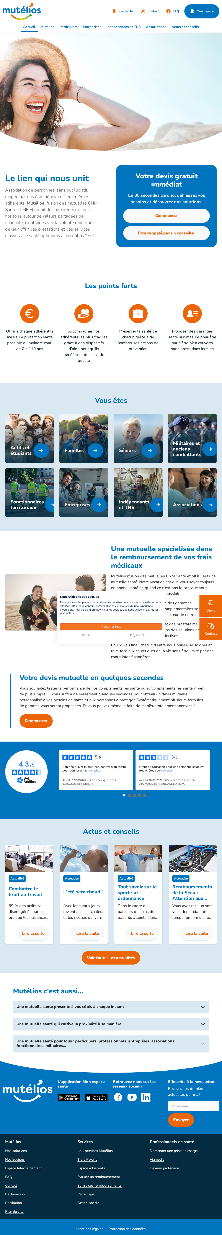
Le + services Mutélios (95, 1150)
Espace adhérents (91, 1168)
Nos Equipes (15, 1159)
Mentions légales (89, 1229)
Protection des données (127, 1229)
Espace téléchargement (23, 1168)
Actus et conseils (185, 27)
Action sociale (88, 1203)
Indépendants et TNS (123, 27)
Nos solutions (16, 1150)
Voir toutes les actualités (111, 958)
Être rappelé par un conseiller (166, 233)
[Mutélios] (22, 11)
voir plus (94, 770)
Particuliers (68, 27)
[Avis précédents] (55, 770)
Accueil (29, 27)
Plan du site (14, 1211)
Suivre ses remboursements (99, 1185)
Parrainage (85, 1194)
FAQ (8, 1176)
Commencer (166, 215)
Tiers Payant (87, 1159)
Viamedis (157, 1159)
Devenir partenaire (164, 1168)
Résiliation (13, 1203)
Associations (156, 27)
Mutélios (47, 27)
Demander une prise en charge (174, 1150)
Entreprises (92, 27)
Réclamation (15, 1194)
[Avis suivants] (213, 770)
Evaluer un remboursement (98, 1176)
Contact (11, 1185)
